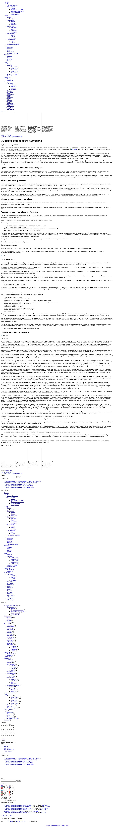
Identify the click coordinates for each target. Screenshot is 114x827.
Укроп (12, 18)
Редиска (13, 36)
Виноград (10, 47)
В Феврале (14, 86)
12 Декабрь (10, 109)
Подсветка (10, 80)
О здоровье (10, 79)
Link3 (10, 815)
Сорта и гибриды (12, 74)
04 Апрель (10, 97)
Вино (8, 57)
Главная (6, 2)
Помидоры (14, 27)
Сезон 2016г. (14, 69)
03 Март (9, 95)
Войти (6, 746)
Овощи (6, 658)
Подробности (11, 76)
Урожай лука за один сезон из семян (12, 136)
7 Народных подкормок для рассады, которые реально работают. (22, 481)
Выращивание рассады (10, 605)
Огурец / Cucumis (6, 135)
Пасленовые (10, 26)
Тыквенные (10, 20)
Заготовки (7, 54)
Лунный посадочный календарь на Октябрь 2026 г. (18, 485)
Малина (9, 50)
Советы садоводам (12, 53)
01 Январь (10, 92)
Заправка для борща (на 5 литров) (13, 811)
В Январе (13, 85)
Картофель (14, 32)
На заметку (7, 77)
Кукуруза (10, 671)
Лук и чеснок (11, 39)
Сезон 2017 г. (14, 68)
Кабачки (13, 23)
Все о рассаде (11, 6)
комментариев (9, 749)
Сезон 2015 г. (14, 71)
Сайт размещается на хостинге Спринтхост (57, 825)
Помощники (7, 709)
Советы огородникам (13, 44)
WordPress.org (8, 751)
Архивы (3, 742)
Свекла (13, 35)
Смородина (10, 51)
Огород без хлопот (12, 5)
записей (7, 748)
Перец (12, 29)
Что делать (10, 83)
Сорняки (6, 720)
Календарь (7, 82)
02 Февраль (10, 94)
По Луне (9, 91)
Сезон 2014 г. (14, 73)
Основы (13, 8)
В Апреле (13, 89)
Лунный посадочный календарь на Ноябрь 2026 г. (18, 484)
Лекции (6, 3)
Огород (6, 15)
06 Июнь (9, 100)
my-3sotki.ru (4, 111)
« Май (2, 739)
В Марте (13, 88)
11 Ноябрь (10, 107)
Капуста (9, 662)
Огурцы (13, 21)
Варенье (9, 59)
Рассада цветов (15, 14)
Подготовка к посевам (17, 9)
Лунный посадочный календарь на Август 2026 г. (18, 805)
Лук (12, 41)
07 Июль (9, 101)
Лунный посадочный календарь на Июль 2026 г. (18, 812)
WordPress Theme (20, 821)
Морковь (13, 38)
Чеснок (13, 42)
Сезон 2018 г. (14, 66)
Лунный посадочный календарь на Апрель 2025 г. (18, 808)
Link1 (2, 815)
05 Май (9, 98)
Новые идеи (7, 656)
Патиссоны (14, 24)
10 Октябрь (10, 106)
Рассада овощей (15, 12)
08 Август (10, 103)
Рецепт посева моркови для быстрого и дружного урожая (20, 482)
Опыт (5, 62)
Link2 (6, 815)
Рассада (9, 63)
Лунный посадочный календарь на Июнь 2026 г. (18, 809)
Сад (5, 45)
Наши (9, 60)
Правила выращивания (17, 11)
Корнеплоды (11, 33)
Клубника (10, 48)
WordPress (10, 821)
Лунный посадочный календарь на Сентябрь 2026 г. (19, 487)
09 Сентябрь (10, 104)
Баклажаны (14, 30)
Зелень (9, 17)
